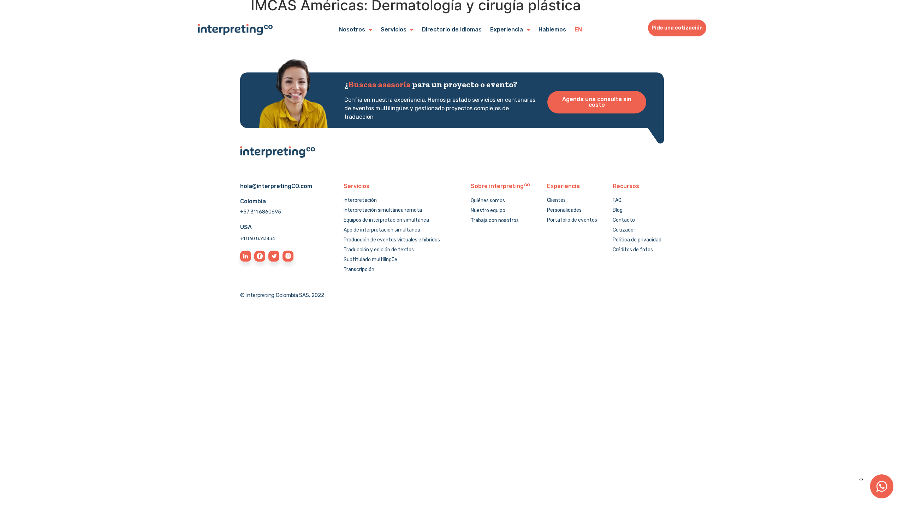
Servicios (393, 29)
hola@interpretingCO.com (276, 186)
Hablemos (552, 29)
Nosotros (352, 29)
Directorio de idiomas (452, 29)
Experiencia (506, 29)
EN (578, 29)
